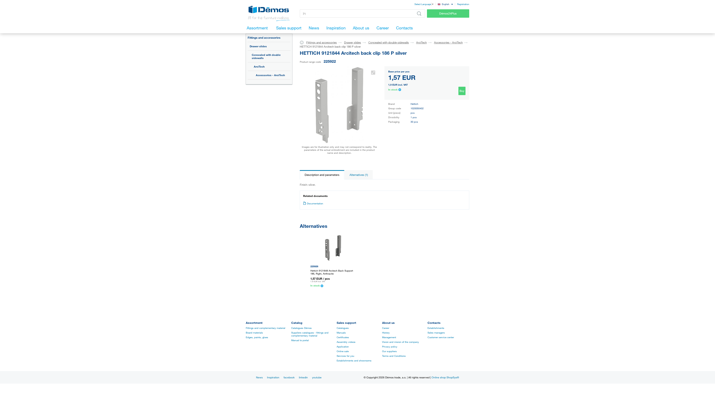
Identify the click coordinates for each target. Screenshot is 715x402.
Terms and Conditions (394, 355)
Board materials (254, 332)
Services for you (345, 355)
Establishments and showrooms (354, 360)
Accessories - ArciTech (270, 75)
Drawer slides (258, 46)
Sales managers (436, 332)
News (259, 377)
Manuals (341, 332)
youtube (317, 377)
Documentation (315, 203)
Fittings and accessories (264, 37)
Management (389, 337)
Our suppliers (389, 351)
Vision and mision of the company (400, 341)
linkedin (303, 377)
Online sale (343, 351)
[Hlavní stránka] (303, 42)
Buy (462, 90)
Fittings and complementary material (265, 327)
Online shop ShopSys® (445, 377)
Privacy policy (389, 346)
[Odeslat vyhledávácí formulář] (419, 13)
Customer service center (441, 337)
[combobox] (445, 4)
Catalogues (343, 327)
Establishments (436, 327)
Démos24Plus (448, 13)
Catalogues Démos (301, 327)
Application (343, 346)
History (386, 332)
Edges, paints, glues (257, 337)
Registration (463, 4)
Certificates (343, 337)
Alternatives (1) (358, 174)
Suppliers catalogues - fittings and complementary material (309, 334)
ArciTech (259, 66)
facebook (289, 377)
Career (385, 327)
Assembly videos (346, 341)
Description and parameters (322, 174)
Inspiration (273, 377)
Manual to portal (300, 340)
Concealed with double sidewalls (266, 56)
